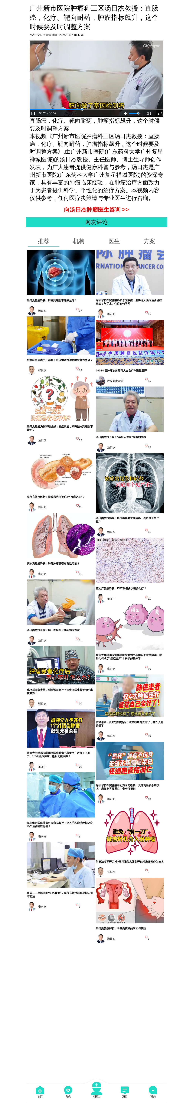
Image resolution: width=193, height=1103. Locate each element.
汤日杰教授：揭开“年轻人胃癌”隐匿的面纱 (121, 437)
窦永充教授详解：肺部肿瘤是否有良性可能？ (53, 563)
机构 (78, 241)
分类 (68, 1096)
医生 (114, 241)
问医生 (96, 1096)
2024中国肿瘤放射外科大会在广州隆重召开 (121, 370)
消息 (124, 1096)
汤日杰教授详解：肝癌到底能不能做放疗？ (52, 300)
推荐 (43, 241)
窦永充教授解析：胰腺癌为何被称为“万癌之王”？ (56, 496)
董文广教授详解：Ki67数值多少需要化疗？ (121, 588)
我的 (153, 1096)
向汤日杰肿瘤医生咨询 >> (96, 209)
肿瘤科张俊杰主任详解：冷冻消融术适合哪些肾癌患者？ (60, 359)
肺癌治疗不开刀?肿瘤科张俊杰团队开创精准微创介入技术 (130, 861)
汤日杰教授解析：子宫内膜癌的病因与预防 (121, 928)
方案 (149, 241)
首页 (40, 1096)
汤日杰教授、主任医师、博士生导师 (105, 159)
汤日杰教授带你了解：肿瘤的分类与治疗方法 (53, 629)
